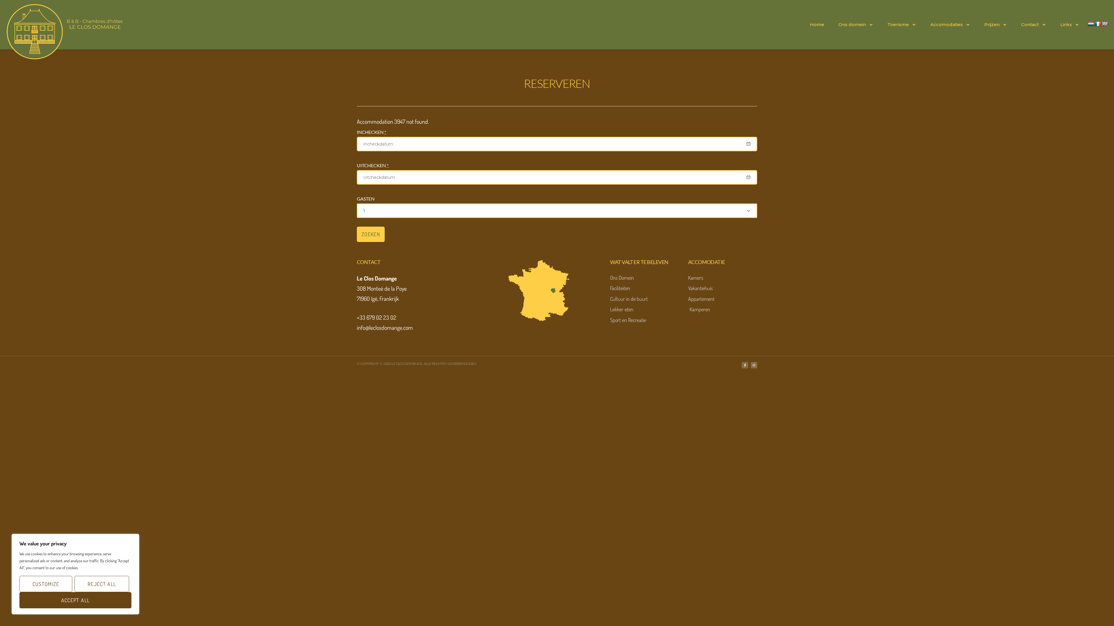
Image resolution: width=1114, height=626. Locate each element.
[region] (75, 574)
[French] (1098, 24)
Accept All (75, 600)
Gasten (366, 198)
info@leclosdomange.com (385, 327)
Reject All (102, 584)
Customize (45, 584)
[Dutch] (1091, 24)
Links (1066, 24)
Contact (1030, 24)
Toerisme (898, 24)
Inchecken (371, 132)
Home (817, 24)
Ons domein (852, 24)
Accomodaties (946, 24)
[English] (1105, 24)
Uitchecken (372, 165)
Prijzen (992, 24)
